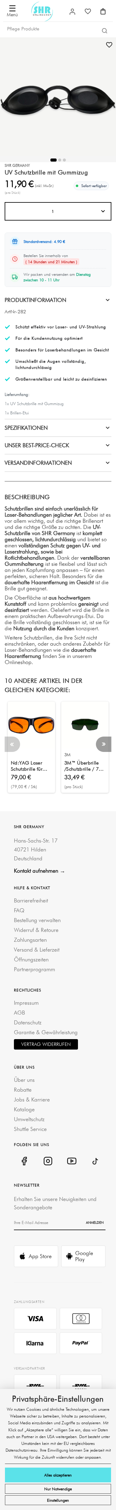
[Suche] (105, 30)
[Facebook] (24, 1161)
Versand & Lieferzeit (36, 949)
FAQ (19, 910)
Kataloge (24, 1109)
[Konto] (72, 11)
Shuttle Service (30, 1129)
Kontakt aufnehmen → (39, 870)
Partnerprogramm (34, 969)
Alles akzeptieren (58, 1475)
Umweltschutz (29, 1119)
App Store (40, 1256)
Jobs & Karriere (32, 1099)
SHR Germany (17, 165)
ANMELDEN (95, 1222)
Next (103, 744)
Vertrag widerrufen (46, 1044)
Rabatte (23, 1089)
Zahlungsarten (30, 940)
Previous (12, 744)
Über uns (24, 1080)
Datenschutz (27, 1022)
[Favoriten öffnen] (88, 11)
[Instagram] (48, 1161)
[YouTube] (72, 1161)
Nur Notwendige (58, 1488)
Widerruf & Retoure (36, 930)
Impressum (26, 1002)
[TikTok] (95, 1161)
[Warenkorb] (103, 11)
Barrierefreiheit (31, 900)
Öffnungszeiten (31, 959)
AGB (19, 1012)
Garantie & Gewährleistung (46, 1032)
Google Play (84, 1256)
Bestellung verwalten (37, 920)
